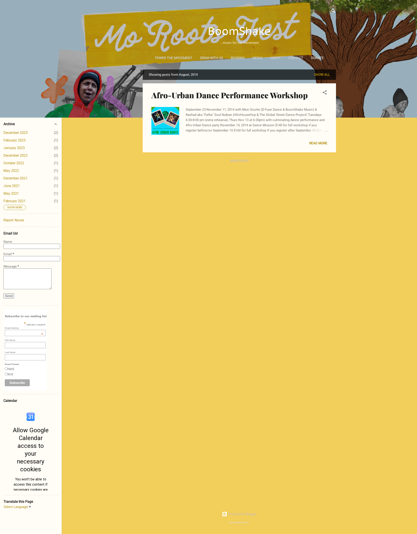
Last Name (10, 352)
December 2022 (15, 155)
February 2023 (14, 140)
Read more (318, 143)
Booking (238, 58)
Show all (322, 75)
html (11, 369)
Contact (295, 58)
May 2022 (11, 171)
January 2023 (14, 148)
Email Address (24, 328)
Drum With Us (211, 58)
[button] (324, 93)
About (275, 58)
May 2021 (11, 193)
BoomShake (239, 31)
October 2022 (13, 163)
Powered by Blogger (242, 514)
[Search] (333, 11)
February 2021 (14, 201)
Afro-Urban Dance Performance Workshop (229, 95)
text (10, 374)
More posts (239, 161)
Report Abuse (13, 220)
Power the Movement (173, 58)
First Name (10, 340)
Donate (317, 58)
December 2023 (15, 133)
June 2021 (11, 186)
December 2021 (15, 178)
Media (257, 58)
